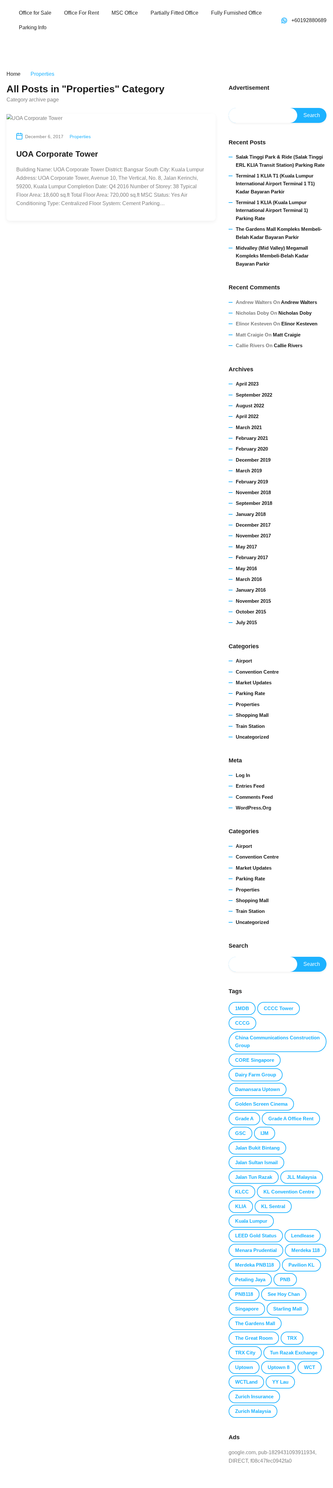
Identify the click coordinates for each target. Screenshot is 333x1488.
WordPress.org (253, 807)
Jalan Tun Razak (253, 1177)
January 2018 (251, 514)
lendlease (302, 1235)
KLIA (240, 1206)
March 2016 (249, 579)
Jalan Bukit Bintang (257, 1148)
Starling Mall (287, 1308)
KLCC (242, 1191)
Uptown (244, 1367)
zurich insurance (254, 1396)
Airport (244, 661)
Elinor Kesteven (299, 323)
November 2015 (253, 601)
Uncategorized (252, 737)
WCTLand (246, 1382)
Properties (80, 136)
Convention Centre (257, 672)
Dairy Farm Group (255, 1074)
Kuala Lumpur (251, 1221)
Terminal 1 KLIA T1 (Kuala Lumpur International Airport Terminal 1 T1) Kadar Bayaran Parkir (275, 183)
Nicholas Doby (295, 313)
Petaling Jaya (250, 1279)
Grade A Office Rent (290, 1118)
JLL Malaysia (301, 1177)
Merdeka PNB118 (254, 1265)
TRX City (245, 1352)
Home (13, 74)
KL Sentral (273, 1206)
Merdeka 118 (305, 1250)
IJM (264, 1133)
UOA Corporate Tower (57, 154)
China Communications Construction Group (277, 1041)
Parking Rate (250, 693)
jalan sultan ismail (256, 1162)
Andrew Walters (299, 302)
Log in (243, 775)
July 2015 (246, 622)
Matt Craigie (286, 334)
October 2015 (251, 611)
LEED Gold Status (255, 1235)
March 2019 (249, 470)
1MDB (242, 1008)
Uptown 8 (278, 1367)
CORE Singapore (254, 1060)
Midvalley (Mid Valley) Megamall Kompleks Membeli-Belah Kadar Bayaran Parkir (272, 256)
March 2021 (249, 427)
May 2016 (246, 568)
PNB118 (244, 1294)
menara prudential (256, 1250)
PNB (285, 1279)
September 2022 (254, 395)
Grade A (244, 1118)
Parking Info (33, 27)
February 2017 (252, 557)
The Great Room (254, 1338)
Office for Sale (35, 13)
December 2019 (253, 460)
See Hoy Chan (284, 1294)
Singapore (247, 1308)
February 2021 (252, 438)
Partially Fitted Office (174, 13)
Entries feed (250, 786)
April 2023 (247, 384)
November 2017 (253, 535)
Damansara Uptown (257, 1089)
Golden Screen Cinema (261, 1104)
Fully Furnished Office (236, 13)
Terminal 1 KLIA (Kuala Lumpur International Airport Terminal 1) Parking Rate (272, 210)
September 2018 (254, 503)
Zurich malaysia (253, 1411)
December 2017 (253, 525)
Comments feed (254, 797)
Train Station (250, 726)
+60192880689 (308, 20)
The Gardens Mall (255, 1323)
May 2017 (246, 546)
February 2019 (252, 481)
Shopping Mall (252, 715)
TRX (292, 1338)
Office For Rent (81, 13)
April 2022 (247, 416)
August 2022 (250, 405)
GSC (240, 1133)
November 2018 (253, 492)
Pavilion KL (301, 1265)
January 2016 (251, 590)
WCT (309, 1367)
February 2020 (252, 449)
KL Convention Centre (288, 1191)
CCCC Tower (278, 1008)
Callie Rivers (288, 345)
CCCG (242, 1023)
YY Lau (280, 1382)
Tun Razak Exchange (293, 1352)
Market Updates (254, 682)
